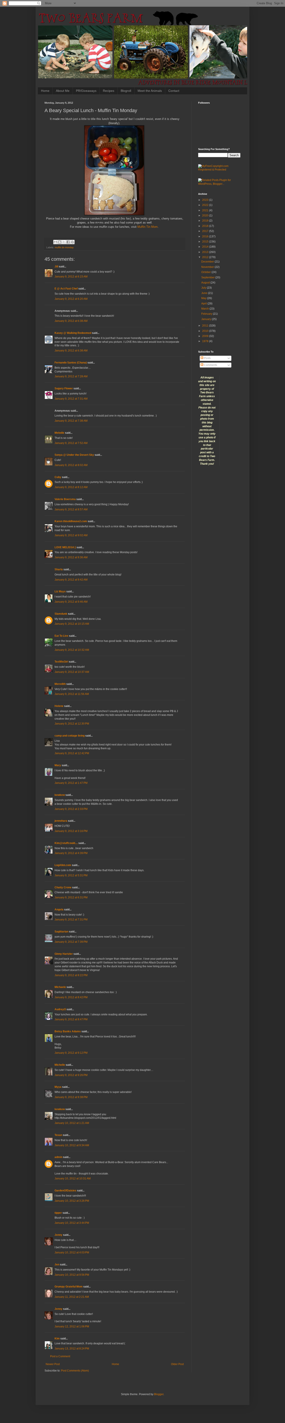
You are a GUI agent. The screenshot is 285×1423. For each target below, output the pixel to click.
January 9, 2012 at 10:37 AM (72, 672)
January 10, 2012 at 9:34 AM (72, 1145)
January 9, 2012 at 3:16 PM (71, 831)
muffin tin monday (64, 247)
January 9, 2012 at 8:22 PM (71, 975)
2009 (205, 336)
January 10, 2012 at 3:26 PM (72, 1200)
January (206, 319)
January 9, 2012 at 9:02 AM (71, 535)
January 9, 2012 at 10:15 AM (72, 623)
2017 (205, 231)
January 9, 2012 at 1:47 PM (71, 782)
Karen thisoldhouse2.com (71, 521)
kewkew (60, 795)
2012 (205, 257)
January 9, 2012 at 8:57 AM (71, 509)
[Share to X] (64, 242)
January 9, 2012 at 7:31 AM (71, 398)
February (207, 313)
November (208, 267)
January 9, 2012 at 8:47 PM (71, 1019)
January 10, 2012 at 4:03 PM (72, 1252)
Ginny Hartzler (64, 953)
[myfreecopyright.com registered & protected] (219, 169)
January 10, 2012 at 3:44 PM (72, 1222)
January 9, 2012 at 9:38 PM (71, 1097)
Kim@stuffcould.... (66, 843)
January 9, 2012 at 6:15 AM (71, 276)
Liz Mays (60, 591)
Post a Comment (60, 1356)
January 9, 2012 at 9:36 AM (71, 557)
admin (58, 1157)
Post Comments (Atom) (75, 1370)
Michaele (60, 987)
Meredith (60, 684)
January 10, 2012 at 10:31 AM (73, 1178)
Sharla (59, 569)
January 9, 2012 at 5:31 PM (71, 875)
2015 (205, 241)
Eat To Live (61, 635)
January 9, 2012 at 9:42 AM (71, 579)
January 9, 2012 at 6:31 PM (71, 897)
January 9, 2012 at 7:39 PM (71, 941)
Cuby (58, 477)
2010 (205, 331)
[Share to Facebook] (68, 242)
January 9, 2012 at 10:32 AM (72, 649)
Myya (58, 1086)
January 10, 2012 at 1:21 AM (72, 1123)
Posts (207, 358)
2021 (205, 210)
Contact (173, 90)
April (204, 303)
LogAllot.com (63, 865)
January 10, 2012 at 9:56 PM (72, 1274)
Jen (57, 1264)
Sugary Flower (64, 388)
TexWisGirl (61, 661)
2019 (205, 220)
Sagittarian (61, 931)
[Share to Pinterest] (72, 242)
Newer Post (53, 1364)
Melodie (59, 432)
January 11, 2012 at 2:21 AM (72, 1296)
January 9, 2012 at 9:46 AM (71, 601)
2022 (205, 205)
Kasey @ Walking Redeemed (73, 333)
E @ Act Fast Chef (66, 288)
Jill (56, 266)
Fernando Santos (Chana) (71, 362)
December (208, 261)
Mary (58, 765)
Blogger (158, 1394)
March (205, 308)
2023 (205, 199)
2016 (205, 236)
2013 (205, 252)
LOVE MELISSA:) (65, 547)
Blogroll (126, 90)
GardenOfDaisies (65, 1190)
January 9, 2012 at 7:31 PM (71, 919)
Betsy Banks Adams (68, 1031)
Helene (59, 706)
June (204, 293)
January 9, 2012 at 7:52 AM (71, 443)
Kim (57, 1338)
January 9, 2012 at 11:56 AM (72, 694)
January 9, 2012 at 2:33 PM (71, 809)
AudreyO (60, 1009)
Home (45, 90)
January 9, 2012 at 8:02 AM (71, 465)
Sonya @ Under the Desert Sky (74, 454)
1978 (205, 341)
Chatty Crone (63, 887)
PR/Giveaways (86, 90)
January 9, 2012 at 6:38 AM (71, 320)
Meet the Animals (150, 90)
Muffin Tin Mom (147, 226)
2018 (205, 226)
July (204, 287)
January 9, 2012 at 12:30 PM (72, 723)
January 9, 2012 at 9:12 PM (71, 1052)
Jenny (58, 1234)
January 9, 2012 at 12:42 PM (72, 753)
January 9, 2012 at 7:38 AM (71, 420)
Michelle (60, 1064)
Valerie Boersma (65, 499)
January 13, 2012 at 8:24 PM (72, 1348)
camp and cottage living (70, 735)
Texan (58, 1135)
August (205, 282)
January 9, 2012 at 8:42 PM (71, 997)
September (208, 277)
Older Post (177, 1364)
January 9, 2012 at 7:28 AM (71, 376)
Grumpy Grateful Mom (69, 1286)
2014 (205, 246)
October (206, 272)
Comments (210, 365)
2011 (205, 325)
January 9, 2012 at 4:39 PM (71, 853)
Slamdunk (61, 613)
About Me (62, 90)
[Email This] (55, 242)
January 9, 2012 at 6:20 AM (71, 298)
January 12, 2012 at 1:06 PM (72, 1326)
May (204, 298)
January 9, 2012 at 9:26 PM (71, 1075)
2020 (205, 215)
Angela (59, 909)
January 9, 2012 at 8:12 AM (71, 487)
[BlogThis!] (59, 242)
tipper (58, 1212)
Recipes (108, 90)
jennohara (61, 820)
